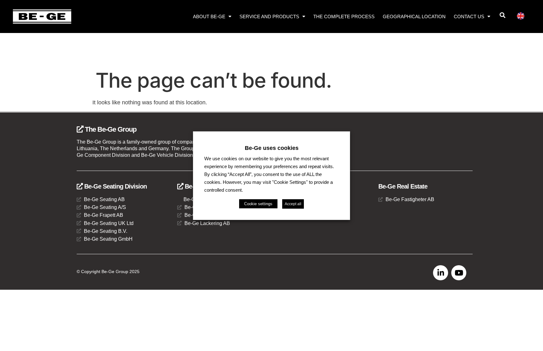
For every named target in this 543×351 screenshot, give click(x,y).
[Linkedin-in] (440, 272)
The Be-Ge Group (109, 129)
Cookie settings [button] (258, 203)
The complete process (344, 16)
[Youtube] (458, 272)
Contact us (469, 16)
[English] (523, 17)
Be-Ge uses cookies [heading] (272, 148)
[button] (502, 15)
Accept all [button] (293, 204)
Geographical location (414, 16)
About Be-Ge (209, 16)
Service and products (269, 16)
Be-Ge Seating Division (115, 186)
